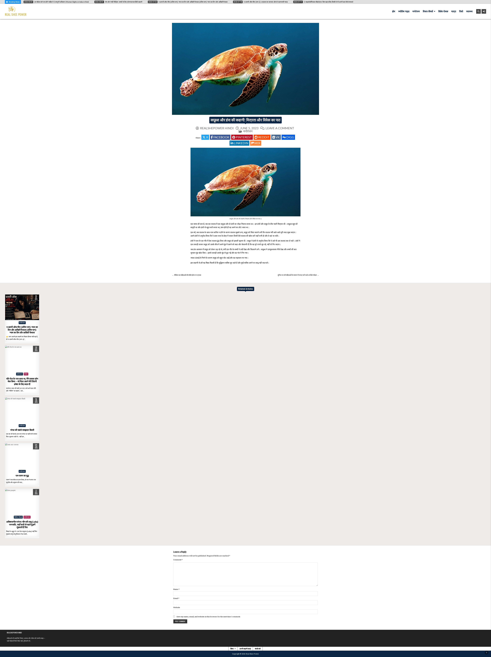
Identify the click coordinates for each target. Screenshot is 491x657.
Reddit (264, 137)
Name (176, 589)
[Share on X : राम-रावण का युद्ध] (16, 467)
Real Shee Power (15, 14)
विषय (232, 649)
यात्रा (453, 11)
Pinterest (244, 137)
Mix (257, 143)
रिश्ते (461, 11)
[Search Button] (478, 11)
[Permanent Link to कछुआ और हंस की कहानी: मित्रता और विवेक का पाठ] (245, 69)
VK (278, 137)
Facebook (221, 137)
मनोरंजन (416, 11)
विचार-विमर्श (428, 11)
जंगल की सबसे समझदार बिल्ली (22, 430)
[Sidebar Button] (484, 11)
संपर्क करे (258, 649)
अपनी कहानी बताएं (245, 649)
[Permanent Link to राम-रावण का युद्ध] (22, 456)
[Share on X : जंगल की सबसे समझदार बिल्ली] (16, 421)
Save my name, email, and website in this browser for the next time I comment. (209, 616)
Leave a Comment (280, 128)
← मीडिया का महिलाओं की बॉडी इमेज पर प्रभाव (186, 275)
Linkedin (241, 143)
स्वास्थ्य (469, 11)
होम (393, 11)
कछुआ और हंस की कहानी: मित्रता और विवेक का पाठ (245, 120)
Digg (290, 137)
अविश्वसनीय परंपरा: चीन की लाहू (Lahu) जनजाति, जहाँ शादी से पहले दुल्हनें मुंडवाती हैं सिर (22, 524)
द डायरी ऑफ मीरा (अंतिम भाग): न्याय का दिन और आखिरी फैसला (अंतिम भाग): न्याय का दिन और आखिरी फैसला (22, 330)
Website (176, 607)
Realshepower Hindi (217, 128)
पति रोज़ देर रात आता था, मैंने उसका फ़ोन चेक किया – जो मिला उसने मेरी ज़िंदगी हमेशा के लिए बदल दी (22, 381)
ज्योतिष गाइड (403, 11)
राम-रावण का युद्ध (22, 475)
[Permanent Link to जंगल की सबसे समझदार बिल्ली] (22, 410)
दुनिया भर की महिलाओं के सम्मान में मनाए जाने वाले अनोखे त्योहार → (298, 275)
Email (176, 598)
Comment (178, 560)
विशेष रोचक (443, 11)
